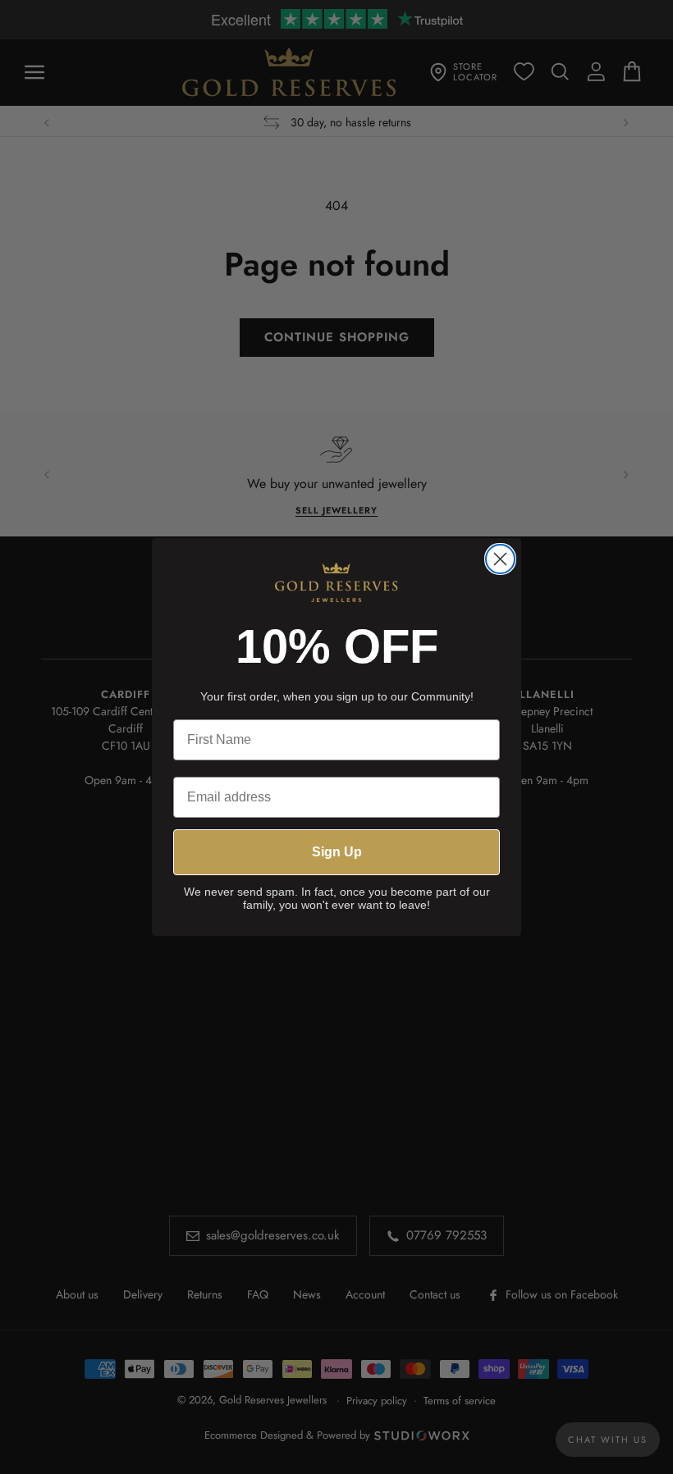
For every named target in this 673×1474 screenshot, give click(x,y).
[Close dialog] (500, 559)
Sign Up (337, 852)
